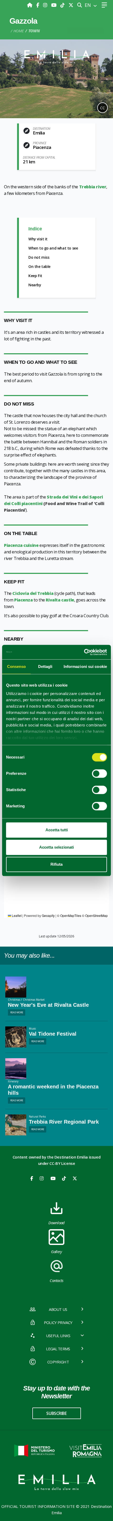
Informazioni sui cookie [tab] (85, 666)
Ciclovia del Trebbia (32, 593)
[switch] (99, 773)
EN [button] (88, 5)
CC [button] (102, 107)
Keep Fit (35, 275)
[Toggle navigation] (104, 5)
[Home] (30, 5)
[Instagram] (46, 5)
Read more (16, 1012)
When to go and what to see (53, 248)
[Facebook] (38, 5)
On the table (39, 266)
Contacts (56, 1280)
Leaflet (16, 915)
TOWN (34, 30)
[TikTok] (63, 5)
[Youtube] (54, 5)
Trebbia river (92, 187)
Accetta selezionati (56, 847)
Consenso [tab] (16, 666)
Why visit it (38, 238)
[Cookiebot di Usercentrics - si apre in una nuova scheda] (84, 652)
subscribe (56, 1413)
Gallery (56, 1251)
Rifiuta (56, 864)
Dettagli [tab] (45, 666)
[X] (71, 5)
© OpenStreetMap (95, 915)
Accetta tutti (56, 830)
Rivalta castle (60, 600)
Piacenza (23, 600)
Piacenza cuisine (21, 545)
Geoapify (48, 915)
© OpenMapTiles (69, 915)
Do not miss (38, 257)
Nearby (34, 284)
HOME (18, 30)
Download (56, 1222)
